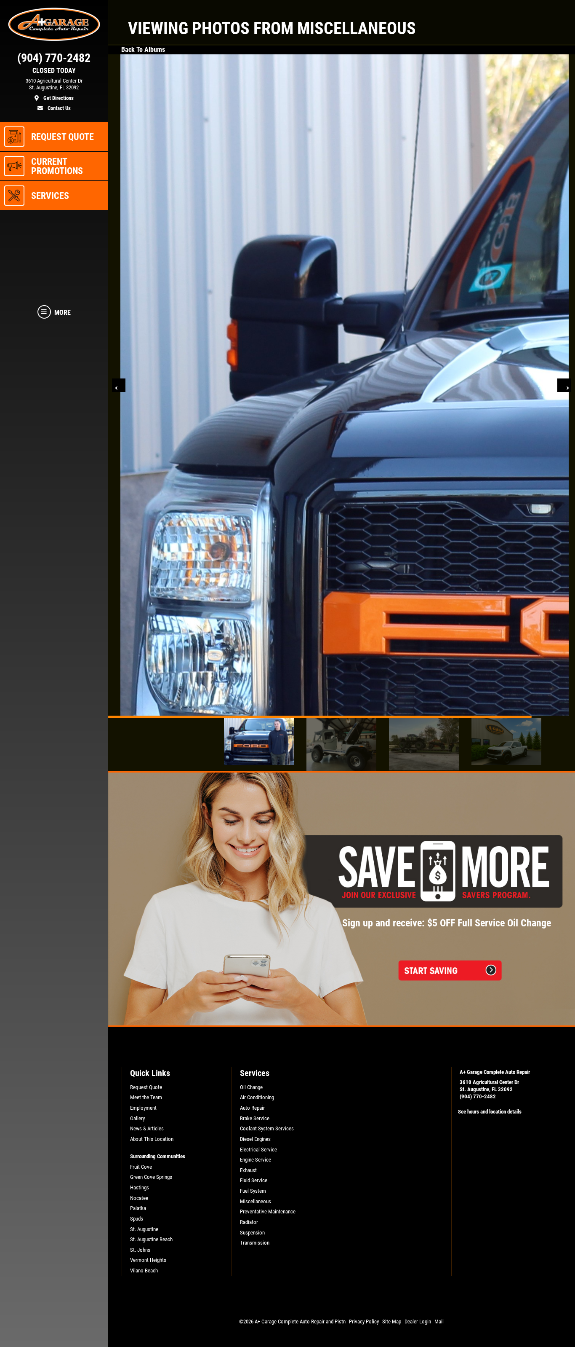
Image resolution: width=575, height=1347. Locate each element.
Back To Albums (143, 50)
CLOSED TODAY (54, 70)
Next (564, 539)
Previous (118, 539)
